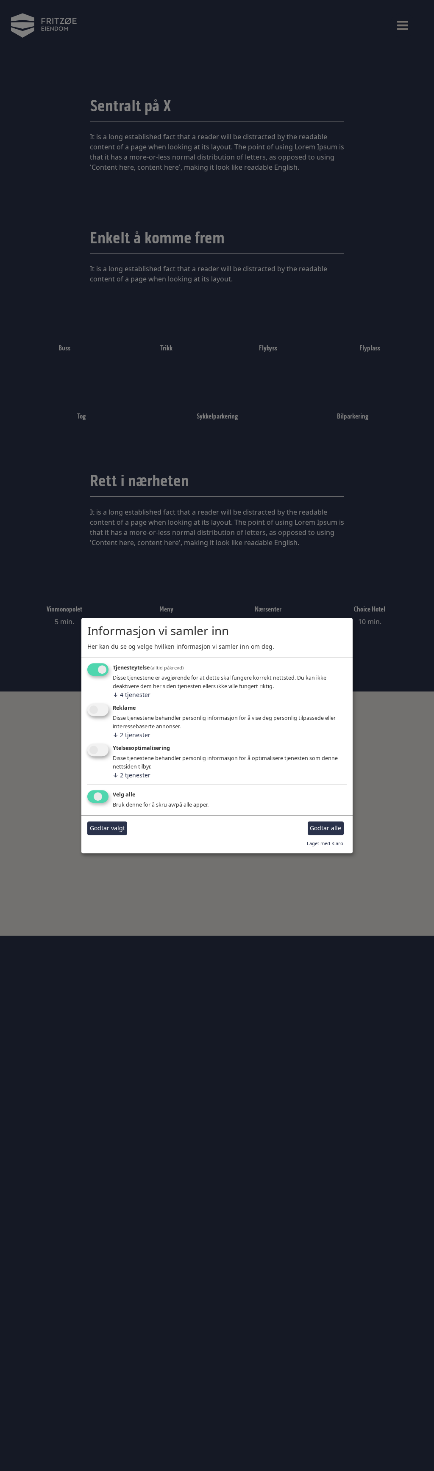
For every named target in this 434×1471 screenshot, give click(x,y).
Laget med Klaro (325, 843)
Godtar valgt (107, 828)
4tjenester (131, 695)
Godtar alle (325, 828)
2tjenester (131, 735)
